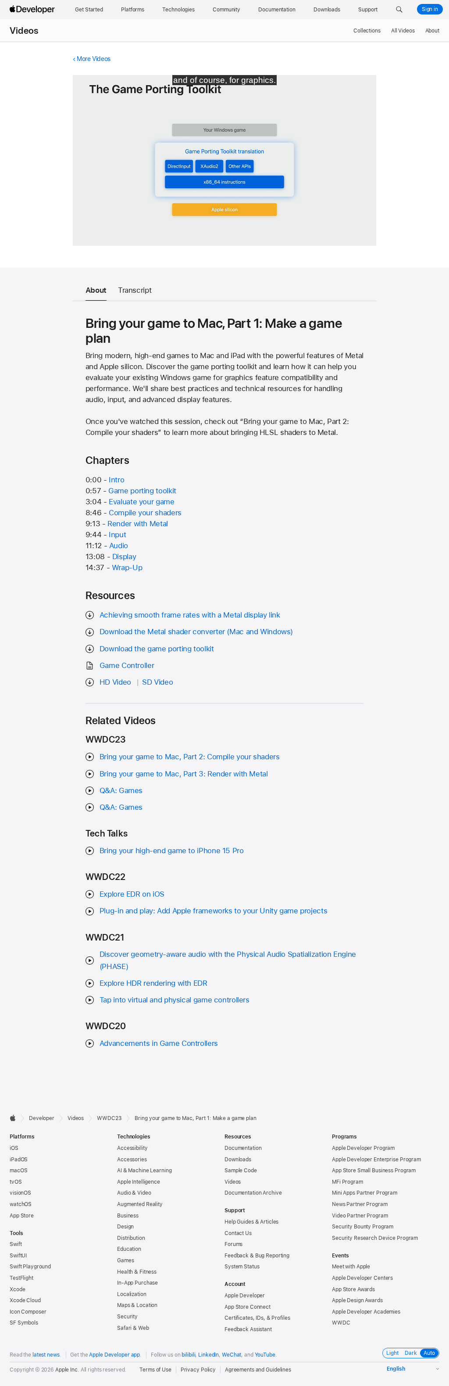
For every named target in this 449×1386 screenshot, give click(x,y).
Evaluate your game (141, 501)
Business (128, 1216)
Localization (131, 1294)
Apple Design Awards (357, 1300)
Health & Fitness (137, 1272)
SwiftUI (18, 1256)
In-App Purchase (137, 1283)
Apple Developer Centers (362, 1278)
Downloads (237, 1159)
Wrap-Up (127, 567)
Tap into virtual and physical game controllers (174, 999)
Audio (118, 545)
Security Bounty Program (362, 1227)
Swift (15, 1244)
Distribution (131, 1238)
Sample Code (240, 1170)
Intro (116, 479)
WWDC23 (109, 1118)
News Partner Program (360, 1204)
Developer (41, 1118)
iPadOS (19, 1159)
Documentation (242, 1148)
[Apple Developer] (33, 9)
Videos (24, 30)
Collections (367, 31)
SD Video (157, 682)
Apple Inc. (67, 1370)
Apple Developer (244, 1296)
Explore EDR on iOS (132, 894)
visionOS (20, 1193)
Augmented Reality (140, 1204)
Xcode (17, 1289)
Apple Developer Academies (366, 1312)
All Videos (403, 31)
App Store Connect (247, 1307)
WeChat (231, 1355)
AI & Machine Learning (144, 1170)
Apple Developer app (114, 1355)
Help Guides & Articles (251, 1222)
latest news (46, 1355)
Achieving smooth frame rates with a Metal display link (190, 614)
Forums (233, 1244)
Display (124, 556)
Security (127, 1317)
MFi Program (347, 1182)
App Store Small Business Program (374, 1170)
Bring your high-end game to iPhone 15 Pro (172, 850)
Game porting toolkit (142, 490)
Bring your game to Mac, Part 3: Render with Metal (184, 773)
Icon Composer (28, 1312)
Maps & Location (137, 1305)
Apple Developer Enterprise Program (376, 1159)
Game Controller (127, 665)
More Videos (93, 58)
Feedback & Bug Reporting (256, 1256)
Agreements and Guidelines (258, 1370)
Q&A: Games (121, 790)
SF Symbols (24, 1323)
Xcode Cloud (25, 1300)
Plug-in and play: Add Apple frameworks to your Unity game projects (213, 910)
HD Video (115, 682)
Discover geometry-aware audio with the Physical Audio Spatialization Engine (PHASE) (228, 960)
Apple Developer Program (363, 1148)
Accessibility (132, 1148)
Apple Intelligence (138, 1182)
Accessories (132, 1159)
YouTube (265, 1355)
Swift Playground (30, 1267)
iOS (14, 1148)
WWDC (341, 1323)
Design (125, 1227)
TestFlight (21, 1278)
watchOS (21, 1204)
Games (125, 1260)
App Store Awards (353, 1289)
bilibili (188, 1355)
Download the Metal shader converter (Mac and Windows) (196, 631)
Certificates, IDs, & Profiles (257, 1318)
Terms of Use (155, 1370)
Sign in (430, 9)
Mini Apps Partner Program (364, 1193)
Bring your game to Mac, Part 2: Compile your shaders (190, 756)
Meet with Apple (351, 1267)
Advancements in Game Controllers (159, 1043)
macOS (18, 1170)
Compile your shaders (145, 512)
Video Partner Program (360, 1216)
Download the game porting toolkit (157, 648)
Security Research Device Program (375, 1238)
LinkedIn (208, 1355)
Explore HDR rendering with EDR (153, 983)
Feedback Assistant (248, 1329)
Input (117, 534)
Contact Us (238, 1233)
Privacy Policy (198, 1370)
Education (129, 1249)
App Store (22, 1216)
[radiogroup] (410, 1353)
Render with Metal (137, 523)
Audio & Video (134, 1193)
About (432, 31)
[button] (399, 9)
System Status (241, 1267)
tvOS (16, 1182)
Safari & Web (133, 1328)
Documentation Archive (253, 1193)
